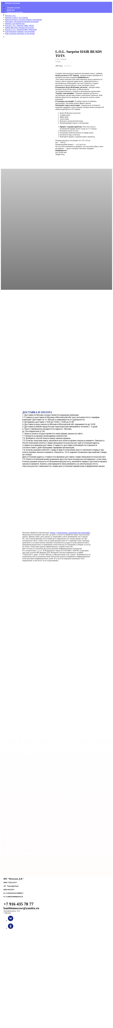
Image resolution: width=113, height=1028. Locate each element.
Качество (11, 10)
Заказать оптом (13, 7)
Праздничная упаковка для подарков (20, 31)
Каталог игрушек (12, 3)
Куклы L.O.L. (10, 15)
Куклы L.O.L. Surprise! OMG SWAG (19, 25)
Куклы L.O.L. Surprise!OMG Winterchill (21, 29)
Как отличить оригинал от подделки (20, 33)
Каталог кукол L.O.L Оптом (16, 17)
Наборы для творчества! (15, 23)
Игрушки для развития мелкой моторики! (22, 21)
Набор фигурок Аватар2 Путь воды (19, 27)
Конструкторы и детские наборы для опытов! (23, 19)
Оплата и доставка (15, 12)
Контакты (11, 14)
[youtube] (7, 37)
